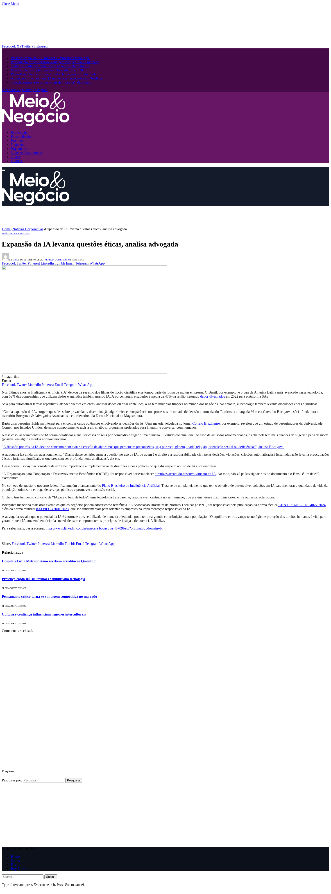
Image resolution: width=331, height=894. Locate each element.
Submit (50, 876)
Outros (15, 157)
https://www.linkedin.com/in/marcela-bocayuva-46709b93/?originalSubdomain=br (104, 528)
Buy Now (18, 869)
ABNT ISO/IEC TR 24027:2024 (302, 505)
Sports (15, 860)
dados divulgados (212, 396)
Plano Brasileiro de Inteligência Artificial (131, 485)
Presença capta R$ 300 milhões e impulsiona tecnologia (50, 58)
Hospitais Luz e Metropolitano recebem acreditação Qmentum (49, 561)
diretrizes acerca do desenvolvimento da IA (185, 474)
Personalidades (21, 136)
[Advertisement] (84, 216)
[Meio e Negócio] (35, 125)
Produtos (17, 141)
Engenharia (19, 149)
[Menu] (3, 170)
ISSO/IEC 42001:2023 (52, 509)
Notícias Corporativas (26, 153)
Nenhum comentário (57, 259)
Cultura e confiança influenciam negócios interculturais (50, 66)
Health (15, 865)
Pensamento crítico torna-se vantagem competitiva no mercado (55, 62)
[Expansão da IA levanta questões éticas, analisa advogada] (84, 372)
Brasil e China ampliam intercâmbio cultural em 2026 (48, 70)
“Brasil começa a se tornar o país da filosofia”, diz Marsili (51, 82)
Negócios (17, 145)
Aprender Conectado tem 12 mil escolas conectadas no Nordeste (56, 78)
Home (15, 856)
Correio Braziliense (206, 423)
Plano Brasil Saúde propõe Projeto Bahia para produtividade (53, 74)
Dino (15, 259)
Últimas (16, 161)
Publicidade (19, 132)
